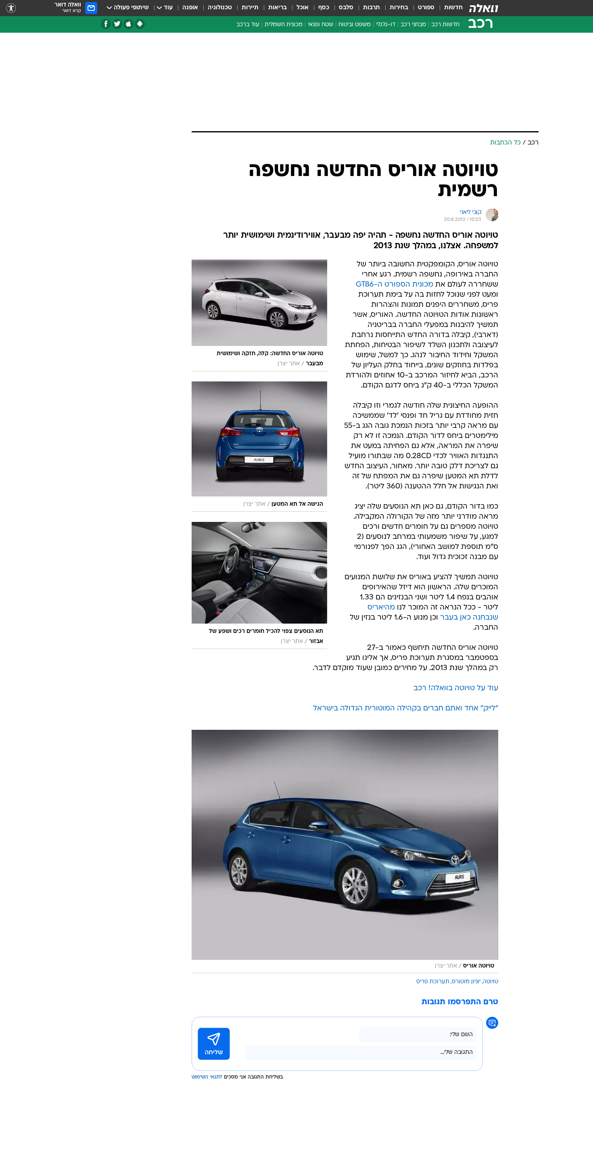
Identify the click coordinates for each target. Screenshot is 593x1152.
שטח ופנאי (320, 24)
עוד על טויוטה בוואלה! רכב (455, 688)
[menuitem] (448, 8)
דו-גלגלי (385, 24)
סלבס (346, 8)
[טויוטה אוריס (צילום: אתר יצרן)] (345, 852)
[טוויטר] (117, 24)
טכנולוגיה (220, 8)
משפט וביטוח (354, 24)
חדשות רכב (445, 24)
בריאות (277, 8)
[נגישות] (11, 8)
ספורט (426, 8)
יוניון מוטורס (466, 981)
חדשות (453, 8)
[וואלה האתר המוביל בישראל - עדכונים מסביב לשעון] (483, 8)
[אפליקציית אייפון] (128, 24)
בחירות (399, 8)
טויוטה (490, 981)
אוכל (302, 8)
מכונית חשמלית (284, 24)
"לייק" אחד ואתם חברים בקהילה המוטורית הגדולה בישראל (405, 708)
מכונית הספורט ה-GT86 (394, 285)
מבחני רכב (413, 24)
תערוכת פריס (432, 981)
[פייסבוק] (106, 24)
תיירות (250, 8)
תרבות (371, 8)
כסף (323, 8)
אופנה (190, 8)
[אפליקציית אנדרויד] (140, 24)
